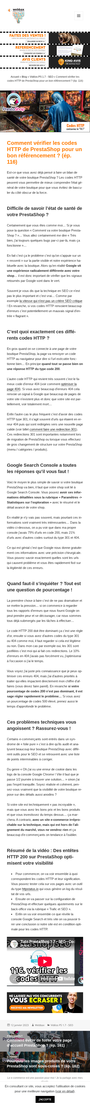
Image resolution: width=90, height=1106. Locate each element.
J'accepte (45, 1099)
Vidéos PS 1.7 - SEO (41, 76)
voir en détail (64, 1091)
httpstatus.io (30, 889)
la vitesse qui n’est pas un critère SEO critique (50, 301)
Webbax (39, 1025)
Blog (24, 76)
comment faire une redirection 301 (53, 429)
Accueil (15, 76)
